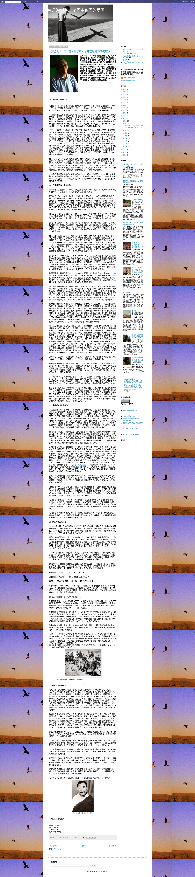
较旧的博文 (112, 846)
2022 (125, 97)
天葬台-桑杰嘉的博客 (129, 416)
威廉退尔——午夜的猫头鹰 (131, 418)
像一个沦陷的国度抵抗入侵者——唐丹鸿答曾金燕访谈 (137, 359)
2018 (125, 108)
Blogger (100, 871)
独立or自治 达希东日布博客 (131, 434)
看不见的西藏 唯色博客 (130, 410)
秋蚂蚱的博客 (127, 421)
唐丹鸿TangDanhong (129, 78)
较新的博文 (53, 846)
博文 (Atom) (57, 849)
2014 (125, 118)
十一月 (127, 130)
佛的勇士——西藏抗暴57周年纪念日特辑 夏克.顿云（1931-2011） (137, 337)
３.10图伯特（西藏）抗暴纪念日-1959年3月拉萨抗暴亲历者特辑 (137, 270)
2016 (125, 113)
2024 (125, 92)
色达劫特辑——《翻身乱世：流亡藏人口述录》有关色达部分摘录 (137, 245)
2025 (125, 89)
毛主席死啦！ (127, 293)
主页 (82, 846)
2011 (125, 152)
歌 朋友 (125, 60)
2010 (125, 155)
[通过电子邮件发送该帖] (82, 837)
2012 (125, 150)
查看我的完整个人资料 (128, 81)
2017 (125, 110)
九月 (126, 136)
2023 (125, 94)
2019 (125, 105)
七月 (126, 141)
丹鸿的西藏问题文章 (129, 54)
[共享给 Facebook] (93, 837)
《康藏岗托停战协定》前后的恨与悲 (137, 200)
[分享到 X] (91, 837)
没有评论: (77, 837)
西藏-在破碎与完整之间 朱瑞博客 (133, 423)
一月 (126, 146)
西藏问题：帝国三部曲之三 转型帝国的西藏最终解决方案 (133, 223)
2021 (125, 100)
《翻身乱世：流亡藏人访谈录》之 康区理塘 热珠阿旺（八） (82, 51)
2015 (125, 116)
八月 (126, 138)
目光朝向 (135, 311)
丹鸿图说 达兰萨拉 (129, 379)
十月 (126, 133)
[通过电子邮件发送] (87, 837)
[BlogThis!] (89, 837)
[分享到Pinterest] (95, 837)
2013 (125, 121)
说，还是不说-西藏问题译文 (131, 429)
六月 (126, 144)
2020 (125, 102)
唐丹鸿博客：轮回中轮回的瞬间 (76, 10)
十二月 (127, 123)
